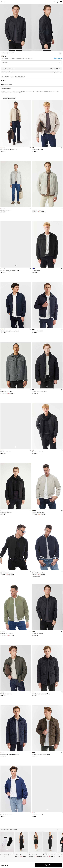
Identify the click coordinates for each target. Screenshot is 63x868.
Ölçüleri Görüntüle (58, 58)
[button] (23, 49)
